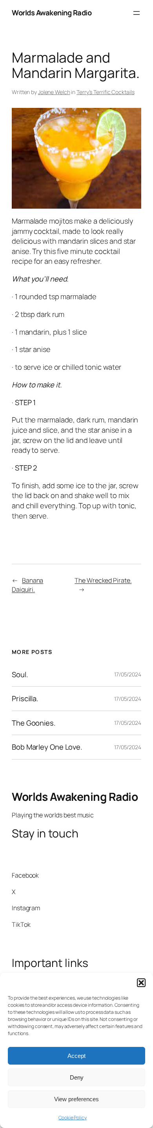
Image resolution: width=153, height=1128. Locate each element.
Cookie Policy (72, 1117)
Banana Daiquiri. (27, 585)
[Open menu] (136, 13)
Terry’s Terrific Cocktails (105, 92)
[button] (141, 983)
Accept (76, 1055)
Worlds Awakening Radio (51, 12)
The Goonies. (34, 723)
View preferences (76, 1099)
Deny (77, 1077)
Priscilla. (25, 699)
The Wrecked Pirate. (103, 580)
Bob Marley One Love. (47, 747)
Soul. (20, 675)
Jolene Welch (54, 92)
